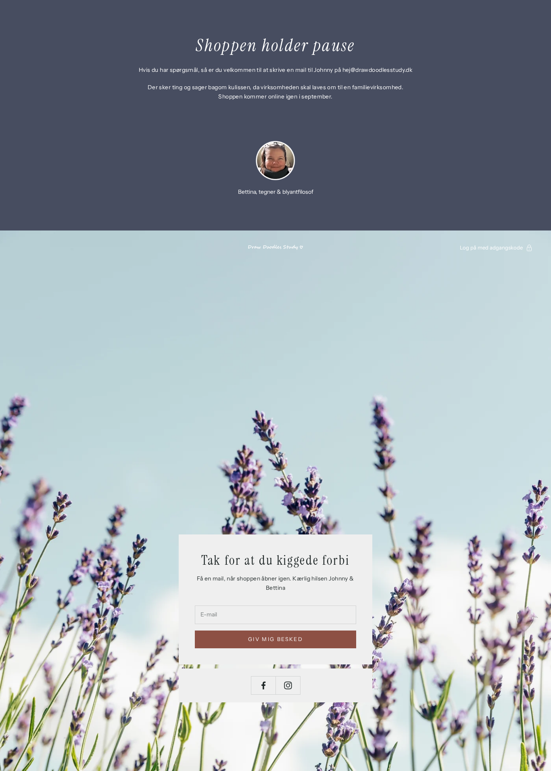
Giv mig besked (275, 639)
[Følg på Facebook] (263, 685)
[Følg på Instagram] (288, 685)
